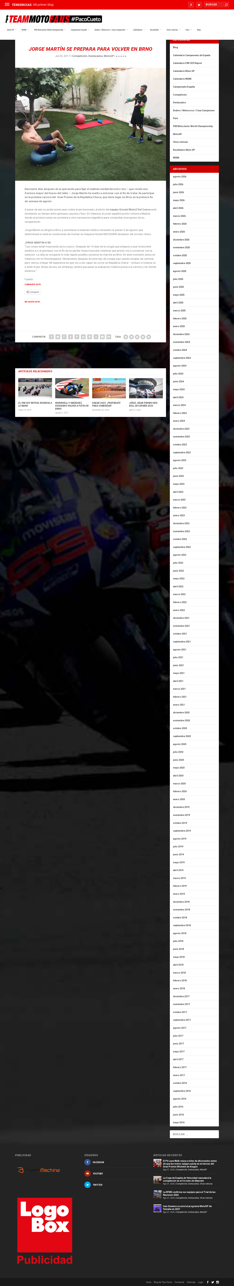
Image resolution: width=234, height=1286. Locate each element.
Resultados (154, 30)
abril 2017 (178, 1059)
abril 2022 (178, 586)
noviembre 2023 (181, 436)
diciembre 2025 (181, 239)
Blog (199, 30)
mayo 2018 (178, 957)
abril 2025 (178, 302)
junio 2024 (178, 381)
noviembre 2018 (181, 909)
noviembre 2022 (181, 531)
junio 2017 (178, 1043)
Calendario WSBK (182, 79)
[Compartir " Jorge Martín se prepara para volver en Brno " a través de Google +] (64, 337)
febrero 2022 (180, 602)
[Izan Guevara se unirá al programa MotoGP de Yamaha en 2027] (157, 1208)
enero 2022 (179, 610)
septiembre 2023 (182, 452)
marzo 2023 (179, 499)
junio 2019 (178, 854)
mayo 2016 (178, 1122)
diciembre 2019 (181, 807)
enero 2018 (179, 988)
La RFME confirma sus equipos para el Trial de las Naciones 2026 (189, 1193)
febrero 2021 (180, 697)
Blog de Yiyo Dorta (163, 1282)
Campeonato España (79, 30)
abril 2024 (178, 397)
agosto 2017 (179, 1028)
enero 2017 (179, 1075)
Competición (79, 56)
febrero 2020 (180, 791)
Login (200, 1282)
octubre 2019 (180, 823)
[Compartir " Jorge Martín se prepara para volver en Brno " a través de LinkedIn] (83, 337)
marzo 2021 (179, 689)
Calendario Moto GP (184, 71)
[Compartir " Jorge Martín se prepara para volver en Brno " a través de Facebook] (51, 337)
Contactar (179, 1282)
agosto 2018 (179, 933)
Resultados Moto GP (184, 150)
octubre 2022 (180, 539)
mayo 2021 (178, 673)
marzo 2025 (179, 310)
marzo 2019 (179, 878)
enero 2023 (179, 515)
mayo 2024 (178, 389)
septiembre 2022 (182, 547)
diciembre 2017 (181, 996)
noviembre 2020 (181, 720)
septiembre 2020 (182, 736)
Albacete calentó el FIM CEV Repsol (58, 5)
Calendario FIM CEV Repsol (187, 63)
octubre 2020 (180, 728)
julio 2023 (178, 468)
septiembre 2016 (182, 1091)
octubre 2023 (180, 444)
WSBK (24, 30)
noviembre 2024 (181, 342)
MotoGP (109, 56)
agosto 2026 (179, 176)
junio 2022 (178, 570)
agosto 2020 (179, 744)
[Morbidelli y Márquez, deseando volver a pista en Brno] (72, 388)
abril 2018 (178, 965)
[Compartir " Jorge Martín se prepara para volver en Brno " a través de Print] (109, 337)
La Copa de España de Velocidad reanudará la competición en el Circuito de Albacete (187, 1179)
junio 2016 (178, 1114)
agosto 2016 (179, 1098)
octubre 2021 (180, 633)
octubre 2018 (180, 917)
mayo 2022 (178, 578)
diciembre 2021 (181, 618)
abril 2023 (178, 492)
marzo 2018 (179, 972)
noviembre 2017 (181, 1004)
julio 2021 (178, 657)
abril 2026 (178, 208)
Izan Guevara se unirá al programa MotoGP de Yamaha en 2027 (187, 1207)
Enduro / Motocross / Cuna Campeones (110, 30)
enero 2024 (179, 421)
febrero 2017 (180, 1067)
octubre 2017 (180, 1012)
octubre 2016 (180, 1083)
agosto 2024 (179, 365)
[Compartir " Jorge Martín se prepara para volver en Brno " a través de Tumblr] (70, 337)
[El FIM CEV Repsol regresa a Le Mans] (35, 388)
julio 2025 (178, 279)
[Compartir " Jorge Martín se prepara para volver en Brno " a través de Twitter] (58, 337)
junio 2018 (178, 949)
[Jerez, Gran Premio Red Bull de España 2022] (146, 388)
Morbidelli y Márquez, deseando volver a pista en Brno (72, 406)
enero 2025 (179, 326)
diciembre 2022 (181, 523)
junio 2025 (178, 287)
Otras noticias (172, 30)
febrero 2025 (180, 318)
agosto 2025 (179, 271)
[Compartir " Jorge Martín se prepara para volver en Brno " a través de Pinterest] (77, 337)
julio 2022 (178, 563)
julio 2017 (178, 1036)
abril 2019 (178, 870)
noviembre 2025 (181, 247)
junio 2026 (178, 192)
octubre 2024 (180, 350)
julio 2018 (178, 941)
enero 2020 (179, 799)
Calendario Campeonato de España (191, 55)
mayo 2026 (178, 200)
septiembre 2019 (182, 831)
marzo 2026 (179, 216)
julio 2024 (178, 373)
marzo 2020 (179, 783)
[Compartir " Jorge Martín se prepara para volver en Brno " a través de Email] (102, 337)
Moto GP (10, 30)
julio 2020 (178, 752)
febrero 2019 (180, 886)
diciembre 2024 (181, 334)
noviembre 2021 (181, 626)
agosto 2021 (179, 649)
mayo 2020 (178, 767)
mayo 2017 (178, 1051)
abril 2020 (178, 775)
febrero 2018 (180, 980)
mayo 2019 (178, 862)
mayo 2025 (178, 295)
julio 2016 (178, 1106)
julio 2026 (178, 184)
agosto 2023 (179, 460)
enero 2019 (179, 894)
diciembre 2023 (181, 429)
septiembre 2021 (182, 641)
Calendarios (137, 30)
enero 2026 (179, 231)
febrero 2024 (180, 413)
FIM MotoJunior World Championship (48, 30)
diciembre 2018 (181, 902)
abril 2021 (178, 681)
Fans (187, 30)
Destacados (95, 56)
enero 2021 (179, 704)
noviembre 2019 (181, 815)
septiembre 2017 (182, 1020)
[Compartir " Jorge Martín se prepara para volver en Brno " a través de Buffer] (89, 337)
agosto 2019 (179, 838)
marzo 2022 (179, 594)
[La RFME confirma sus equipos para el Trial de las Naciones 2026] (157, 1194)
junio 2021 (178, 665)
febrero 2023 (180, 507)
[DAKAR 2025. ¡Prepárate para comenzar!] (109, 388)
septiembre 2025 (182, 263)
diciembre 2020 (181, 712)
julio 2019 (178, 846)
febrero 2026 (180, 224)
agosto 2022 (179, 555)
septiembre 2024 (182, 358)
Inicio (148, 1282)
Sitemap (191, 1282)
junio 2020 (178, 760)
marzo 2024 (179, 405)
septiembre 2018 (182, 925)
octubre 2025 (180, 255)
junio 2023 (178, 476)
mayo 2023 (178, 484)
